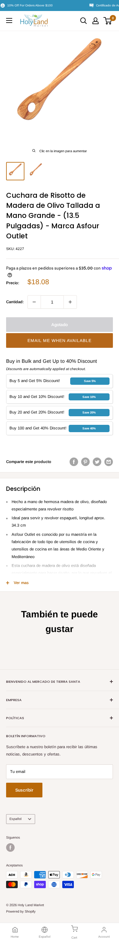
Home (15, 936)
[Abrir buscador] (83, 20)
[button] (59, 340)
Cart (74, 937)
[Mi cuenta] (95, 20)
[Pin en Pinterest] (85, 462)
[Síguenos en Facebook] (10, 847)
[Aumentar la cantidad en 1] (70, 302)
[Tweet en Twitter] (97, 462)
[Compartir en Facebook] (74, 462)
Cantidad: (15, 302)
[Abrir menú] (9, 20)
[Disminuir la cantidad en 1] (34, 302)
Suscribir (24, 790)
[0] (108, 20)
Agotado (59, 324)
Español (15, 819)
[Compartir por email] (108, 462)
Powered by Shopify (21, 911)
